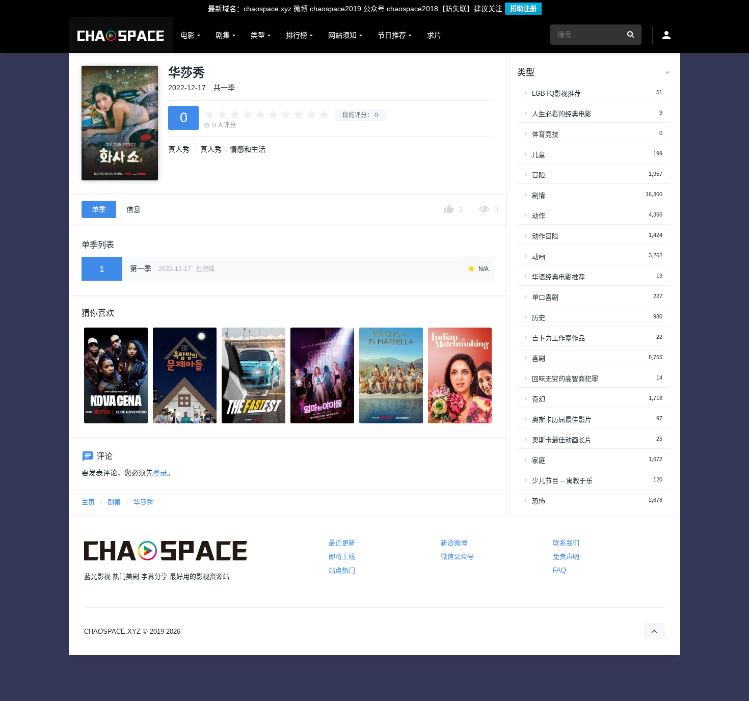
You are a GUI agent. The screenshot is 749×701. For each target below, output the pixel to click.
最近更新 (342, 543)
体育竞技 (545, 134)
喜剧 (538, 358)
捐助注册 (523, 8)
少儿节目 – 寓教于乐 (562, 480)
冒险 (538, 175)
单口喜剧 (545, 297)
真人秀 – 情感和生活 (232, 149)
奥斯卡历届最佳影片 (562, 419)
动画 (538, 256)
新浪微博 (454, 543)
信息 (133, 209)
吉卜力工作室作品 (558, 338)
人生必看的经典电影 (562, 114)
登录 (160, 473)
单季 (99, 209)
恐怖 (538, 501)
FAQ (559, 570)
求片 (434, 35)
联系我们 (566, 543)
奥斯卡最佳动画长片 (562, 440)
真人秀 (179, 149)
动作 (538, 216)
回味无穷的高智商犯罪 (565, 379)
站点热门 (342, 570)
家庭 (538, 460)
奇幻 (538, 399)
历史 (538, 317)
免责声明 (566, 556)
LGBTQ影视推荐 (556, 93)
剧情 (538, 195)
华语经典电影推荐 (558, 277)
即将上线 (342, 556)
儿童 (538, 154)
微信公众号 (457, 556)
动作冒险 (545, 236)
